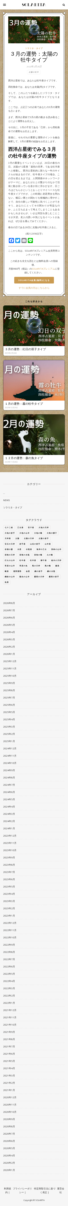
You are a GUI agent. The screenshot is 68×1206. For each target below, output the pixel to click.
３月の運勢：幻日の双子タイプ (25, 349)
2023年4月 (9, 893)
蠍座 (7, 571)
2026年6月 (9, 617)
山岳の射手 (35, 544)
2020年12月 (9, 1097)
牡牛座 (22, 560)
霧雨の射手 (54, 576)
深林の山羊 (56, 549)
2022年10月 (9, 937)
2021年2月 (9, 1082)
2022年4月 (9, 981)
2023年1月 (9, 915)
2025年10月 (9, 675)
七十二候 (9, 527)
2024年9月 (9, 770)
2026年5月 (9, 624)
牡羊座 (33, 560)
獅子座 (44, 560)
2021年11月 (9, 1017)
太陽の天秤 (29, 538)
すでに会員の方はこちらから (34, 287)
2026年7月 (9, 610)
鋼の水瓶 (51, 571)
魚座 (7, 582)
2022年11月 (9, 930)
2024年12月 (9, 748)
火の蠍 (50, 555)
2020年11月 (9, 1104)
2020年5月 (9, 1148)
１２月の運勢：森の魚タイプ (24, 458)
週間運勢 (17, 571)
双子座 (31, 527)
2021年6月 (9, 1053)
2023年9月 (9, 857)
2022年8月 (9, 951)
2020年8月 (9, 1126)
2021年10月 (9, 1024)
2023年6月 (9, 879)
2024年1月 (9, 828)
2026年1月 (9, 653)
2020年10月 (9, 1111)
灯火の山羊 (10, 560)
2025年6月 (9, 704)
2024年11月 (9, 755)
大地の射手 (10, 533)
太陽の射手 (44, 538)
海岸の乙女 (42, 549)
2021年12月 (9, 1010)
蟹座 (57, 565)
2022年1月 (9, 1002)
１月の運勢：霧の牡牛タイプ (24, 403)
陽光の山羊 (24, 576)
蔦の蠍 (48, 565)
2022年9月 (9, 944)
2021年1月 (9, 1090)
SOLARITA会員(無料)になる (34, 280)
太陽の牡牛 (34, 72)
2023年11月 (9, 842)
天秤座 (8, 538)
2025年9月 (9, 683)
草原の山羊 (10, 565)
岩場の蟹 (9, 549)
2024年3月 (9, 813)
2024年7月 (9, 784)
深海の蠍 (38, 555)
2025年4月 (9, 719)
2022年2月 (9, 995)
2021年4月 (9, 1068)
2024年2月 (9, 821)
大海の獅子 (52, 533)
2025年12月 (9, 661)
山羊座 (48, 544)
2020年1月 (9, 1170)
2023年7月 (9, 872)
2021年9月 (9, 1031)
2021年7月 (9, 1046)
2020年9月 (9, 1119)
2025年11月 (9, 668)
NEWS (6, 500)
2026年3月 (9, 639)
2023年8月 (9, 864)
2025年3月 (9, 726)
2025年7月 (9, 697)
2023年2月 (9, 908)
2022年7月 (9, 959)
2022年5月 (9, 973)
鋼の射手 (38, 571)
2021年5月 (9, 1061)
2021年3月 (9, 1075)
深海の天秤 (10, 555)
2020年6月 (9, 1140)
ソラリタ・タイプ (34, 48)
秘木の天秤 (56, 560)
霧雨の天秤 (39, 576)
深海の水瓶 (24, 555)
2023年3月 (9, 901)
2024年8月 (9, 777)
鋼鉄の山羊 (10, 576)
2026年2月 (9, 646)
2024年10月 (9, 762)
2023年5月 (9, 886)
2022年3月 (9, 988)
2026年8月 (9, 603)
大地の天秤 (44, 527)
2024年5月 (9, 799)
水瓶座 (29, 549)
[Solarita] (34, 4)
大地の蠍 (38, 533)
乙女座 (20, 527)
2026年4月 (9, 632)
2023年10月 (9, 850)
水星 (19, 549)
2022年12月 (9, 922)
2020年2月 (9, 1162)
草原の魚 (23, 565)
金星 (28, 571)
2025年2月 (9, 733)
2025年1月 (9, 741)
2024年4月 (9, 806)
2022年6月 (9, 966)
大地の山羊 (24, 533)
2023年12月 (9, 835)
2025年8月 (9, 690)
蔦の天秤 (36, 565)
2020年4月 (9, 1155)
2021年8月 (9, 1039)
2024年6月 (9, 792)
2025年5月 (9, 712)
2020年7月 (9, 1133)
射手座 (22, 544)
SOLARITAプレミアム (43, 268)
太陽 (17, 538)
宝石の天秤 (10, 544)
